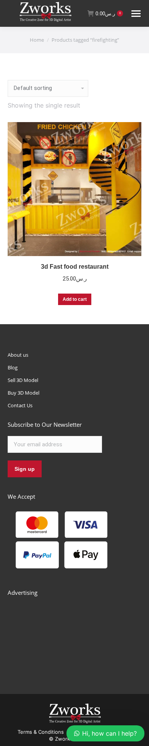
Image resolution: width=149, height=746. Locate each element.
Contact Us (20, 405)
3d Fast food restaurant (75, 266)
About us (18, 354)
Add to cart (75, 299)
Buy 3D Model (23, 392)
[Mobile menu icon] (136, 13)
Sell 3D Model (23, 380)
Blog (13, 367)
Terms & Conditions (41, 732)
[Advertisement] (65, 636)
